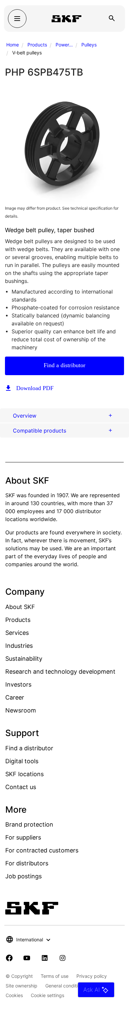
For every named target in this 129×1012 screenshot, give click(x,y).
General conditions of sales (74, 985)
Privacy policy (91, 976)
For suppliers (23, 837)
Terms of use (54, 976)
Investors (18, 684)
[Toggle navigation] (17, 18)
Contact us (20, 786)
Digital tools (21, 761)
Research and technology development (60, 671)
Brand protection (29, 824)
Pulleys (89, 44)
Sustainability (23, 658)
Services (17, 632)
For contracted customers (41, 850)
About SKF (20, 606)
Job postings (23, 876)
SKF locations (24, 774)
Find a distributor (64, 365)
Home (12, 44)
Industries (19, 645)
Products (37, 44)
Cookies (14, 995)
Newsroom (20, 710)
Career (14, 697)
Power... (64, 44)
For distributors (26, 863)
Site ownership (21, 985)
